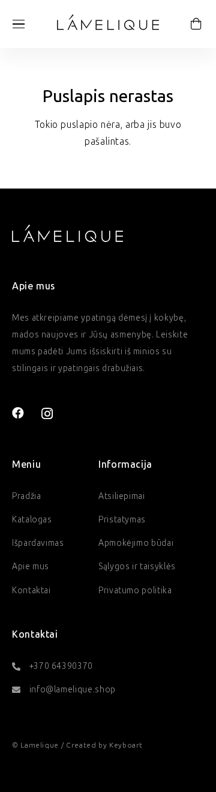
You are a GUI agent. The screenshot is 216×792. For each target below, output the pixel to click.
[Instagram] (47, 413)
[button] (18, 24)
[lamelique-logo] (107, 22)
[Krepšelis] (196, 24)
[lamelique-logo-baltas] (67, 233)
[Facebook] (18, 413)
